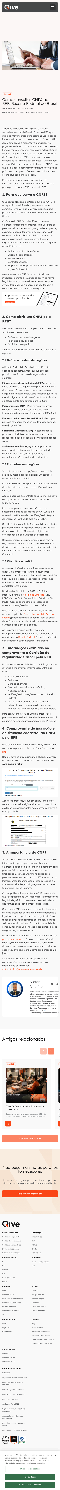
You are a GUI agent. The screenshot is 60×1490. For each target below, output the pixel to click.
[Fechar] (55, 1455)
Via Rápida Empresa (33, 594)
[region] (30, 1470)
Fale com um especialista (30, 1193)
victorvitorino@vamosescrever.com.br (22, 969)
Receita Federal (26, 637)
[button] (53, 7)
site (4, 751)
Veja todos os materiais (30, 1138)
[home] (11, 7)
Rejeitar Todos (30, 1477)
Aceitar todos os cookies (30, 1485)
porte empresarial (11, 939)
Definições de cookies (30, 1469)
